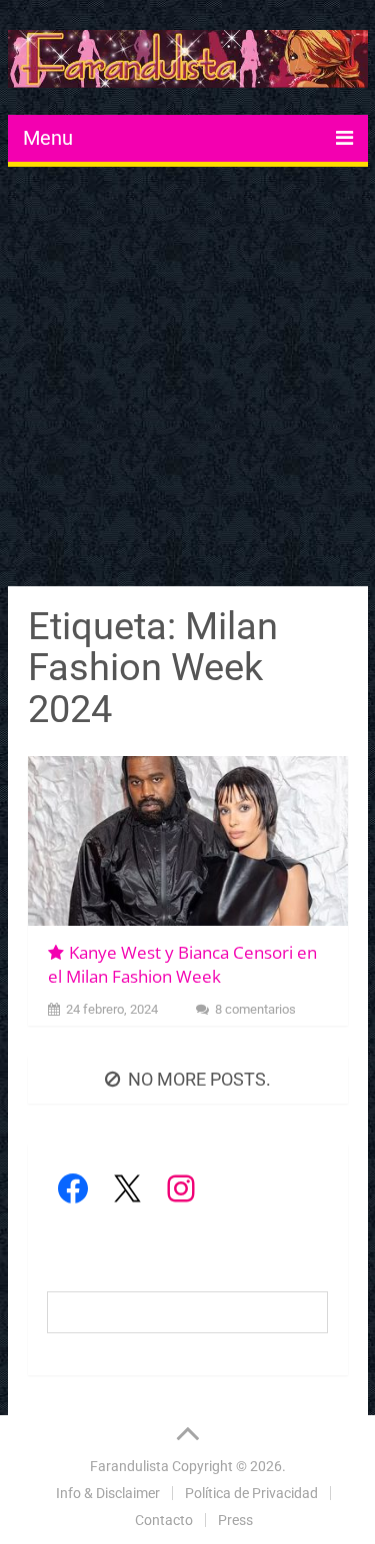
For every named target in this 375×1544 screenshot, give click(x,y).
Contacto (164, 1520)
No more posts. (199, 1079)
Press (235, 1520)
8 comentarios (255, 1009)
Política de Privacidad (251, 1493)
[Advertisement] (187, 379)
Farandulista (129, 1466)
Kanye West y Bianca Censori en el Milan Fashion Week (182, 964)
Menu (48, 138)
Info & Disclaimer (108, 1493)
